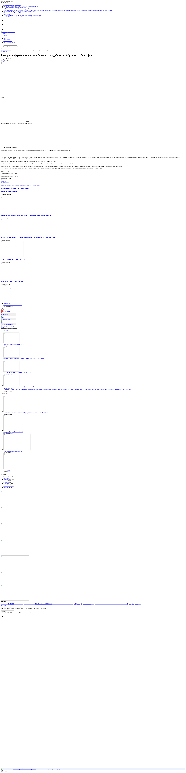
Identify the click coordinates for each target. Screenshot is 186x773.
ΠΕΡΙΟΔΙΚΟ (6, 39)
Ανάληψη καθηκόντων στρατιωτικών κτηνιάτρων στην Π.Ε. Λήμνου (19, 11)
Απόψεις (5, 480)
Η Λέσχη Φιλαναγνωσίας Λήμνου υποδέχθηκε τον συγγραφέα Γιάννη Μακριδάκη (22, 15)
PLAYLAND (17, 604)
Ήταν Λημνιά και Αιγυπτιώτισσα (12, 281)
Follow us (3, 605)
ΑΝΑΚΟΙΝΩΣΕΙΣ (7, 41)
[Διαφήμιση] (4, 33)
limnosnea (6, 604)
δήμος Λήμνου (132, 604)
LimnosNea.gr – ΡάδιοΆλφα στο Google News (24, 769)
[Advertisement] (93, 109)
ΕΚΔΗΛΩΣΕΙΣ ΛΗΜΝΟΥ (58, 604)
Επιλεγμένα (6, 483)
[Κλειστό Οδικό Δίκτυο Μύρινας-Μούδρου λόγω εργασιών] (11, 584)
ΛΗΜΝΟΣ (6, 37)
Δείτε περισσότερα (5, 182)
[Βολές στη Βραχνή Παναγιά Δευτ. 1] (12, 256)
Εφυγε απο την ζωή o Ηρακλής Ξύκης (12, 5)
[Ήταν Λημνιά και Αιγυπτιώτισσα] (14, 278)
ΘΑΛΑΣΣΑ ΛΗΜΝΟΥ (69, 604)
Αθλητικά (5, 478)
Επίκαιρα (5, 482)
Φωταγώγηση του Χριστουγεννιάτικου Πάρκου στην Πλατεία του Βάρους (20, 6)
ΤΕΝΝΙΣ (125, 604)
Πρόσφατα (5, 330)
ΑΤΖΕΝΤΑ (33, 604)
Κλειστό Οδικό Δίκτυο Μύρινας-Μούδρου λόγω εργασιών (17, 12)
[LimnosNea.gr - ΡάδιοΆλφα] (8, 32)
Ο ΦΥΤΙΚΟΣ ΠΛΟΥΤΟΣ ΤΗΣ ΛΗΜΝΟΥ (105, 604)
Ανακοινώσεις (7, 50)
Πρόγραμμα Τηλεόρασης (9, 328)
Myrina (11, 604)
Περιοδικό (5, 487)
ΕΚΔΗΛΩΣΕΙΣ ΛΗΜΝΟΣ (43, 604)
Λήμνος (5, 484)
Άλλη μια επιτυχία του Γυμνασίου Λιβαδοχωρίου (14, 7)
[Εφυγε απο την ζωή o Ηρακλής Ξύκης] (11, 343)
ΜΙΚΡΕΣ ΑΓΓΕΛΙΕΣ (8, 486)
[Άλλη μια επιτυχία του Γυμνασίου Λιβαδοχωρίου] (11, 371)
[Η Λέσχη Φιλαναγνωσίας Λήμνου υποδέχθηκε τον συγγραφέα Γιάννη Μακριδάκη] (15, 234)
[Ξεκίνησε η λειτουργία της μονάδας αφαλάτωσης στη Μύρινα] (11, 385)
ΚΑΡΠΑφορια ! (7, 470)
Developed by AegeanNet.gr (26, 612)
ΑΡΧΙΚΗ (5, 35)
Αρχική (2, 50)
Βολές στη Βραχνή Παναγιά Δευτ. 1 (13, 259)
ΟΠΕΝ (92, 604)
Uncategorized (6, 477)
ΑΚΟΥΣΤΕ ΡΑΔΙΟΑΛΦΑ (9, 42)
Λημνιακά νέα (86, 604)
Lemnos (2, 604)
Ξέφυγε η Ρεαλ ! (7, 14)
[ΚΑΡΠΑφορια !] (17, 468)
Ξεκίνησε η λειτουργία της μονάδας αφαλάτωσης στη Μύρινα (17, 9)
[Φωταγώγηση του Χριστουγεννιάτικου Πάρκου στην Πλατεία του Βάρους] (15, 212)
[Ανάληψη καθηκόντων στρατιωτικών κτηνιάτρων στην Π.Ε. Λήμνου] (15, 571)
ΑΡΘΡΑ (5, 38)
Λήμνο (58, 769)
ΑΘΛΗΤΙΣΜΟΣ (27, 604)
